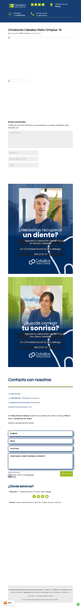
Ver (69, 592)
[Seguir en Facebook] (32, 4)
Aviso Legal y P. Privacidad (35, 596)
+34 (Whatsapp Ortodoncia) (23, 398)
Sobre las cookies (48, 596)
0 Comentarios (35, 33)
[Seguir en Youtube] (43, 4)
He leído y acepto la (21, 475)
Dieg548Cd (15, 33)
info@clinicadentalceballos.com (20, 407)
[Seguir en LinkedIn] (39, 4)
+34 (14, 394)
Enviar (65, 474)
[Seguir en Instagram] (35, 4)
